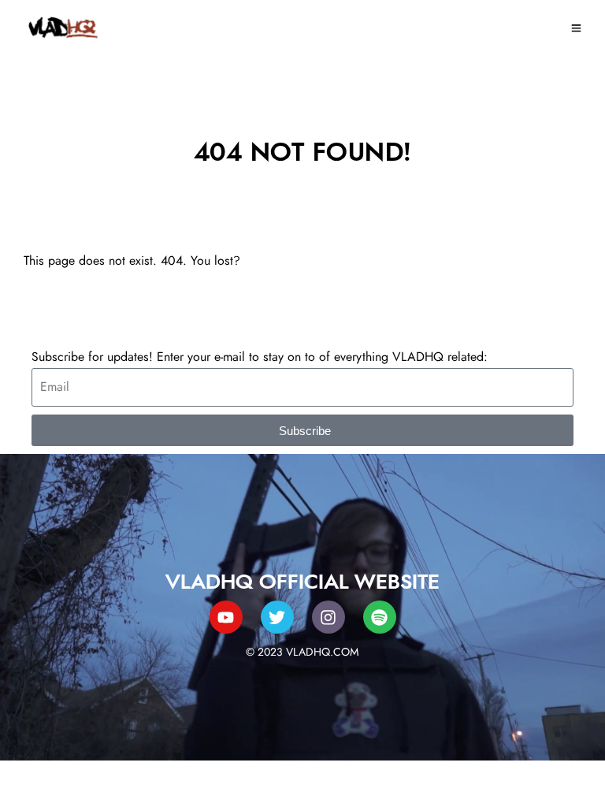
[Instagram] (328, 617)
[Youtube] (226, 617)
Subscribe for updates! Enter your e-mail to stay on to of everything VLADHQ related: (260, 357)
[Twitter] (277, 617)
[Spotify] (379, 617)
